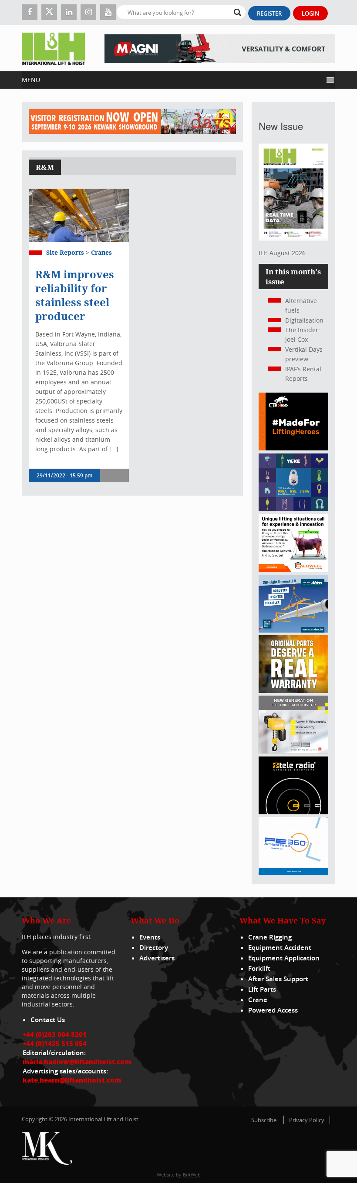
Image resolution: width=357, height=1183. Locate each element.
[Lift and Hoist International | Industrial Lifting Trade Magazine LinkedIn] (69, 12)
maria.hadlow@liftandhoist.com (77, 1061)
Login (310, 13)
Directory (153, 947)
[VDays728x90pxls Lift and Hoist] (132, 122)
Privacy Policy (306, 1120)
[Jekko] (293, 448)
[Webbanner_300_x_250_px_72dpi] (293, 812)
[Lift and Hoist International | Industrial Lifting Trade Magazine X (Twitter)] (49, 12)
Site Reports (65, 252)
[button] (172, 80)
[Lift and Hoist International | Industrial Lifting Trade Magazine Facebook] (29, 12)
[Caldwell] (293, 569)
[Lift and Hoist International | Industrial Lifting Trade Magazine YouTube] (108, 12)
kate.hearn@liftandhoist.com (72, 1080)
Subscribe (263, 1120)
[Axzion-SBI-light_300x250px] (293, 630)
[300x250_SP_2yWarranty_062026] (293, 690)
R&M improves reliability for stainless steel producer (74, 295)
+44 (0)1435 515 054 (55, 1043)
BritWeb (192, 1174)
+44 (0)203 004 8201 (55, 1034)
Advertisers (157, 958)
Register (269, 13)
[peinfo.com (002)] (293, 872)
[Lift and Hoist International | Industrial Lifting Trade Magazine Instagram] (88, 12)
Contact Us (47, 1019)
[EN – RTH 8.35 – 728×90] (219, 48)
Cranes (101, 252)
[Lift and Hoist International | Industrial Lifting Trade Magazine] (53, 48)
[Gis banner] (293, 751)
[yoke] (293, 509)
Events (149, 937)
